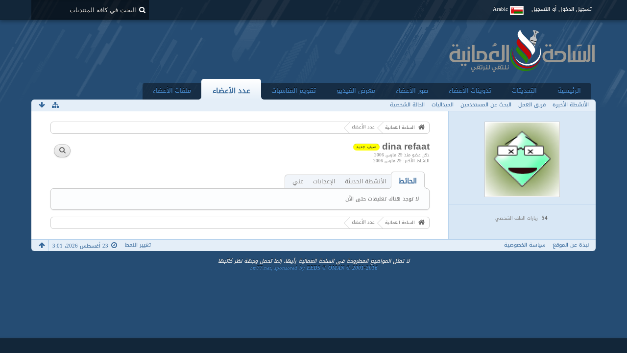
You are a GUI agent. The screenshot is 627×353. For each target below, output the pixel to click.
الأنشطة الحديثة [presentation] (365, 181)
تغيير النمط (138, 245)
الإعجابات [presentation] (324, 181)
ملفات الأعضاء (172, 90)
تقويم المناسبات (293, 90)
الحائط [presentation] (408, 181)
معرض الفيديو (356, 90)
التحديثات (524, 90)
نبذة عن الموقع (571, 245)
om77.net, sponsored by (314, 268)
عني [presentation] (297, 181)
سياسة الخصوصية (525, 245)
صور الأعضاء (412, 90)
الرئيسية (569, 90)
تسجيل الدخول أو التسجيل (561, 9)
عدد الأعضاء (231, 90)
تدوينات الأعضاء (470, 90)
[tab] (408, 181)
